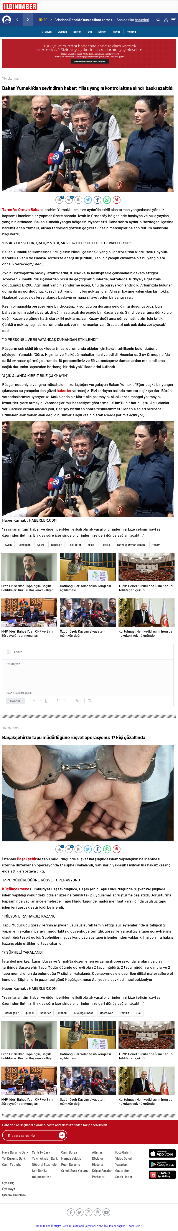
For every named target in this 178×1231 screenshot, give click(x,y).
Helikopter (74, 544)
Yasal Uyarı (135, 1226)
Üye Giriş (8, 1183)
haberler (56, 544)
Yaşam (156, 544)
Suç (138, 1013)
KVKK (100, 1226)
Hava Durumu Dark (15, 1152)
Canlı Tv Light (11, 1164)
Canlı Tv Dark (41, 1152)
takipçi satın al (42, 1177)
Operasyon (106, 1013)
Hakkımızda (43, 1226)
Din (90, 31)
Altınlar (97, 1152)
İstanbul (62, 1013)
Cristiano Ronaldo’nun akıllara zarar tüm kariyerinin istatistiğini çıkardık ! (84, 19)
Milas (91, 544)
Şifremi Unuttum (14, 1195)
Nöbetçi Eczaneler (45, 1164)
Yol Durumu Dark (14, 1158)
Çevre (40, 544)
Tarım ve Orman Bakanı (131, 544)
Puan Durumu (70, 1164)
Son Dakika (40, 1170)
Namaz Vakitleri (72, 1158)
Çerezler (89, 1226)
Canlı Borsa (69, 1152)
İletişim (56, 1226)
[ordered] (59, 700)
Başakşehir (12, 1013)
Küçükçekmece (83, 1013)
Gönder (15, 701)
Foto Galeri (122, 1152)
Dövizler (97, 1158)
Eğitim (102, 31)
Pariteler (98, 1177)
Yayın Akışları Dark (45, 1158)
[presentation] (17, 19)
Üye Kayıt (8, 1189)
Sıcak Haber (123, 1177)
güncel (29, 1013)
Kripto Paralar (102, 1170)
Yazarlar (121, 1164)
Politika (131, 31)
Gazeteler (122, 1170)
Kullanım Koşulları (116, 1226)
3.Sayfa (47, 31)
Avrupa (62, 31)
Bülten (77, 31)
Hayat (116, 31)
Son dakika (133, 19)
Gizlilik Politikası (73, 1226)
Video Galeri (123, 1158)
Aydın (8, 544)
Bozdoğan (24, 544)
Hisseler (98, 1164)
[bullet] (65, 700)
